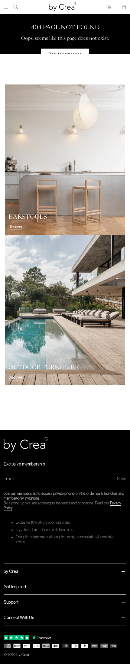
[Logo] (62, 6)
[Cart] (124, 7)
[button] (65, 571)
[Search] (15, 7)
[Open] (6, 7)
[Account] (109, 7)
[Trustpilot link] (16, 637)
